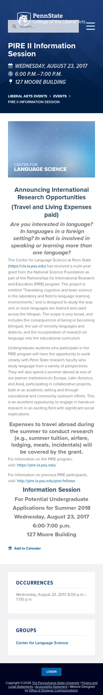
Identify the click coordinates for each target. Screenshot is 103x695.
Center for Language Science (42, 643)
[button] (90, 26)
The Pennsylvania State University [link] (55, 682)
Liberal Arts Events (27, 96)
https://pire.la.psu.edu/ (36, 465)
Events (60, 96)
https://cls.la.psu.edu (27, 266)
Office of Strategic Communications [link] (53, 690)
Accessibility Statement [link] (51, 686)
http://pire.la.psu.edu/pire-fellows (46, 480)
